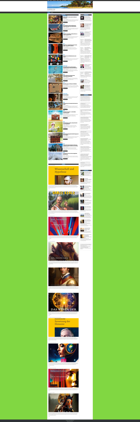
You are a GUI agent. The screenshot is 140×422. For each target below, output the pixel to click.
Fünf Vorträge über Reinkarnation (52, 190)
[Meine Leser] (82, 82)
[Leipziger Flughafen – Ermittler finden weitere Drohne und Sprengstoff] (82, 216)
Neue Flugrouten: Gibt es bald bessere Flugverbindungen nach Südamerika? (69, 26)
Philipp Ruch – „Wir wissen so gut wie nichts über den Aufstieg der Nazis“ (88, 65)
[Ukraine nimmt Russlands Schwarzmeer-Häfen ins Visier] (82, 196)
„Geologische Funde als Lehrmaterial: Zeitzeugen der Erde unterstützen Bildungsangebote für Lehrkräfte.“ (84, 155)
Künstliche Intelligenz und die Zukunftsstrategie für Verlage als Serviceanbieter (88, 56)
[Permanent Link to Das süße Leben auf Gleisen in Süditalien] (55, 87)
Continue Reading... (65, 22)
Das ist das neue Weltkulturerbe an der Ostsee (69, 56)
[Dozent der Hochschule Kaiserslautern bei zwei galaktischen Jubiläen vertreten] (82, 231)
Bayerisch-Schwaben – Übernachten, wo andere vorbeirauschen (70, 34)
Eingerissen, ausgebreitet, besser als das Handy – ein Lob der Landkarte (70, 45)
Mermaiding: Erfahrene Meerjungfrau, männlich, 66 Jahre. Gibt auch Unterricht (70, 67)
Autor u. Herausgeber (64, 0)
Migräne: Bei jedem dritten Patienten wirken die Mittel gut (88, 207)
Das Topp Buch (54, 0)
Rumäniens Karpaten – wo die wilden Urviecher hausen (69, 112)
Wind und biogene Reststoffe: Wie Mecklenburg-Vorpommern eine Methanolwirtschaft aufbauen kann (88, 236)
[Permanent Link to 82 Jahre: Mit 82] (55, 98)
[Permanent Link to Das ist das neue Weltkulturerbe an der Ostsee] (55, 60)
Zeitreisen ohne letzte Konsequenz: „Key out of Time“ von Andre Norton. (87, 17)
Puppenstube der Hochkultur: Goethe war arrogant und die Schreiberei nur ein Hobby (70, 145)
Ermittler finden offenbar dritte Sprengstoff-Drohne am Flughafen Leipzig (88, 187)
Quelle (49, 214)
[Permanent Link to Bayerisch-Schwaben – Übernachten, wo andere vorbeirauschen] (55, 37)
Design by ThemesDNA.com (70, 421)
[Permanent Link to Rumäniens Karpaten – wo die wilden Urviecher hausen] (55, 115)
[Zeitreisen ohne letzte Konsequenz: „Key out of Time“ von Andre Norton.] (82, 19)
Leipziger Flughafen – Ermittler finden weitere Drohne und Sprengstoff (87, 214)
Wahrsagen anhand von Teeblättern (52, 367)
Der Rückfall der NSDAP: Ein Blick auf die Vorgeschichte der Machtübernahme (88, 73)
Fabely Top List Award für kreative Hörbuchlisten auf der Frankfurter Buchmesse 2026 (88, 40)
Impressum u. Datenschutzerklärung (71, 0)
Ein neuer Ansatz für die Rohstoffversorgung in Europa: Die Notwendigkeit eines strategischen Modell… (85, 110)
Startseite (49, 12)
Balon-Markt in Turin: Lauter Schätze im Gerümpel (70, 17)
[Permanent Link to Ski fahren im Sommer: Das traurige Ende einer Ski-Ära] (55, 156)
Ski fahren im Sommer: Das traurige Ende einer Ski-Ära (70, 154)
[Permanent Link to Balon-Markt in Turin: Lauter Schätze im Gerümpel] (55, 20)
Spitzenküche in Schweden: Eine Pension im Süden (70, 104)
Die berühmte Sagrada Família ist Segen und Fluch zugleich (70, 134)
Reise (63, 24)
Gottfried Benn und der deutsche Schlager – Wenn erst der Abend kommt (88, 86)
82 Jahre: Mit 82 (65, 94)
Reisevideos (52, 12)
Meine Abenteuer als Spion (51, 240)
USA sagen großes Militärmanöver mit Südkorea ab (88, 201)
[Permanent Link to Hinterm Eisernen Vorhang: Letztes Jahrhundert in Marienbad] (55, 78)
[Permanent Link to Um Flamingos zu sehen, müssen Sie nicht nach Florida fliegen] (55, 127)
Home (48, 0)
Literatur (58, 0)
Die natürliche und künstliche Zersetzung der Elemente (54, 165)
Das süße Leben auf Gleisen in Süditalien (70, 83)
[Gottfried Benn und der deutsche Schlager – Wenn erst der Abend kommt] (82, 88)
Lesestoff (51, 0)
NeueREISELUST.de (51, 9)
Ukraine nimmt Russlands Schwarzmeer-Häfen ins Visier (88, 194)
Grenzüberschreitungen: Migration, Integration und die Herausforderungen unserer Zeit (58, 392)
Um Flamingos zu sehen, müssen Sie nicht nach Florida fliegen (70, 123)
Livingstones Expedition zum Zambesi (52, 291)
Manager (64, 27)
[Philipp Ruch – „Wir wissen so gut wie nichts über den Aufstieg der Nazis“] (82, 67)
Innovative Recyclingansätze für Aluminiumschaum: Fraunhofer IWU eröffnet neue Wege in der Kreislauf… (85, 139)
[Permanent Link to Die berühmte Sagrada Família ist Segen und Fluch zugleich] (55, 138)
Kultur (60, 0)
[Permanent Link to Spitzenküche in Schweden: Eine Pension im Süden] (55, 106)
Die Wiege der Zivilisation (51, 316)
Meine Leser (86, 79)
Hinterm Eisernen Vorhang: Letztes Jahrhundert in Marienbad (69, 76)
